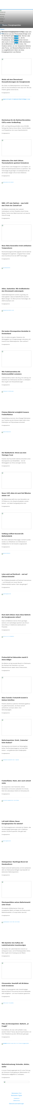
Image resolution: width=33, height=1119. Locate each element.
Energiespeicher (6, 92)
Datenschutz (16, 1100)
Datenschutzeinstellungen (16, 1103)
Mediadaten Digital (16, 1095)
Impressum (16, 1098)
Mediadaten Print (16, 1093)
